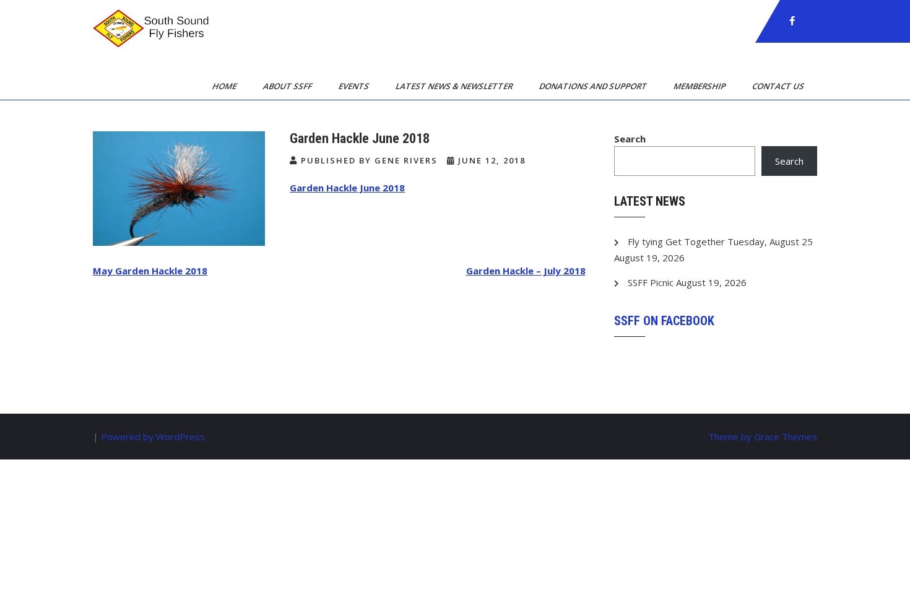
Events (354, 86)
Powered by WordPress (153, 436)
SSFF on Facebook (664, 320)
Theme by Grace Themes (762, 436)
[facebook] (792, 21)
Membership (700, 86)
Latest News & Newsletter (455, 86)
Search (630, 139)
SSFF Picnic (651, 282)
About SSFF (288, 86)
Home (225, 86)
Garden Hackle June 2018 (347, 187)
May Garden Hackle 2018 (150, 270)
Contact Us (779, 86)
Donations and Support (594, 86)
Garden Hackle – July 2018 (526, 270)
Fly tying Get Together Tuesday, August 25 (720, 241)
